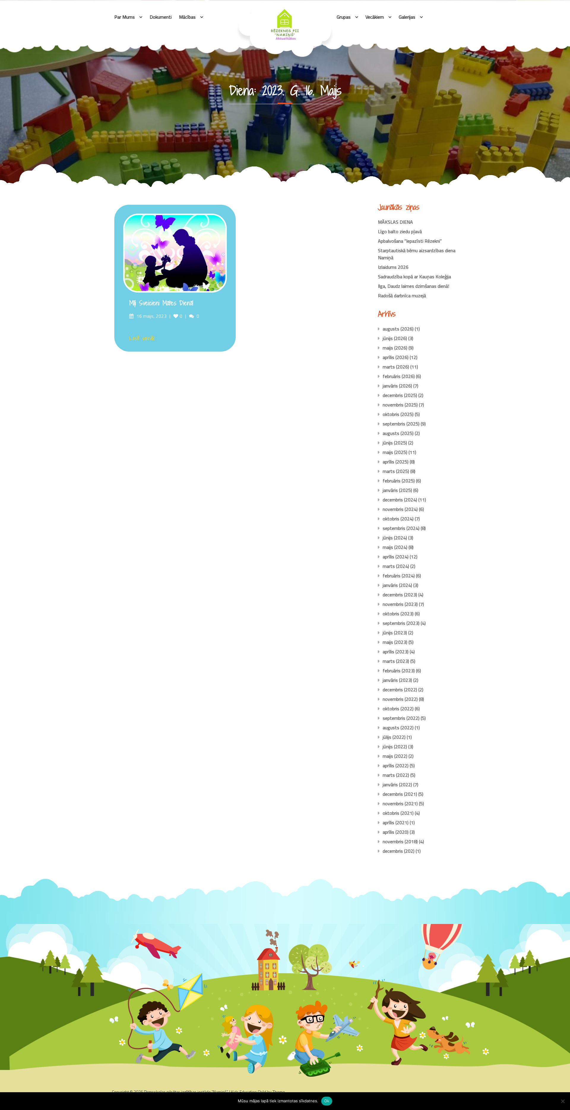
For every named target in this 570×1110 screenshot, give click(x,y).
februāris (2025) (399, 480)
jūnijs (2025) (395, 442)
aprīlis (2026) (395, 357)
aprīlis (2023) (395, 651)
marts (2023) (396, 661)
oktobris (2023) (398, 613)
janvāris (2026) (397, 385)
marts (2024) (396, 566)
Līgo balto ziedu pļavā (400, 231)
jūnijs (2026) (395, 338)
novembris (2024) (400, 509)
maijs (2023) (395, 642)
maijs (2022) (395, 756)
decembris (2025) (400, 395)
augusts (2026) (398, 328)
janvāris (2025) (397, 490)
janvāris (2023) (397, 680)
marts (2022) (396, 775)
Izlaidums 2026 (393, 267)
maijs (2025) (395, 452)
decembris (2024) (400, 499)
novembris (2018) (400, 841)
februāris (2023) (399, 670)
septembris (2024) (401, 528)
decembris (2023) (400, 594)
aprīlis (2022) (395, 765)
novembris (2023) (400, 604)
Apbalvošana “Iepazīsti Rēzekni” (410, 240)
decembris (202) (398, 851)
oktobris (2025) (398, 414)
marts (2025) (396, 471)
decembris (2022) (400, 689)
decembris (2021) (400, 794)
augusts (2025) (398, 433)
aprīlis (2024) (395, 556)
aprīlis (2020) (395, 832)
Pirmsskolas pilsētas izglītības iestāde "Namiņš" (185, 1092)
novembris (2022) (400, 699)
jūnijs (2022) (395, 746)
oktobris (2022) (398, 708)
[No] (563, 1101)
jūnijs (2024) (395, 537)
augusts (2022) (398, 727)
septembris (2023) (401, 623)
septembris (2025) (401, 423)
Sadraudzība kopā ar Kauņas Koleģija (414, 276)
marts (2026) (396, 366)
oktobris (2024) (398, 518)
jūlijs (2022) (394, 737)
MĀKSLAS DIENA (395, 222)
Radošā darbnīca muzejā (402, 295)
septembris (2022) (401, 718)
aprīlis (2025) (395, 461)
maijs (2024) (395, 547)
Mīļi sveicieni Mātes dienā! (161, 303)
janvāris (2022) (397, 784)
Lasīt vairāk (142, 338)
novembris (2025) (400, 404)
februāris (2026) (399, 376)
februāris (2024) (399, 575)
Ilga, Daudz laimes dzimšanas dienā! (413, 286)
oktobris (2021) (398, 813)
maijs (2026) (395, 347)
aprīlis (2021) (395, 822)
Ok (327, 1100)
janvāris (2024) (397, 585)
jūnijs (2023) (395, 632)
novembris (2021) (400, 803)
